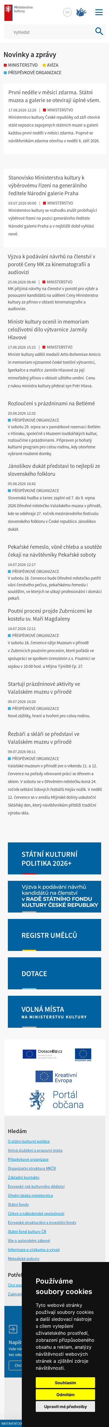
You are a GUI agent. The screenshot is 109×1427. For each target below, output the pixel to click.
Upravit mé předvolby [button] (65, 1406)
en (67, 12)
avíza (52, 65)
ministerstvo (23, 65)
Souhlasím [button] (65, 1382)
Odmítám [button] (65, 1394)
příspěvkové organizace (34, 72)
